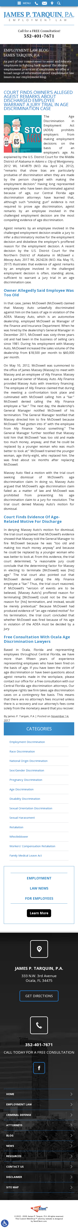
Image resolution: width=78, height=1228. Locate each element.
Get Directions (39, 996)
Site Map (12, 1187)
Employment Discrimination (27, 742)
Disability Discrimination (24, 798)
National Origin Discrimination (28, 761)
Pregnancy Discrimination (25, 780)
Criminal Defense (18, 1115)
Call (36, 3)
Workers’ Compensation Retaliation (32, 846)
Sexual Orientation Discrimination (30, 808)
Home (10, 1094)
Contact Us (15, 1166)
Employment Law (19, 1104)
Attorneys (14, 1125)
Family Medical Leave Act (25, 855)
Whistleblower (18, 836)
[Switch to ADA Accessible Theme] (5, 1223)
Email (44, 3)
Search (58, 3)
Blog (9, 1135)
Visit (52, 3)
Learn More (39, 913)
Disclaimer (14, 1177)
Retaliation (16, 827)
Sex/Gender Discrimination (26, 770)
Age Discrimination (21, 789)
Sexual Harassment (22, 817)
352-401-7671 (39, 34)
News (10, 1146)
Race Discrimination (22, 751)
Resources (13, 1156)
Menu (27, 3)
